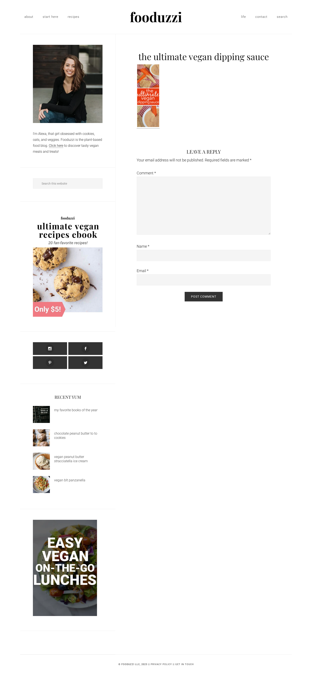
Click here (56, 146)
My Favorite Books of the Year (75, 410)
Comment (146, 173)
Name (143, 246)
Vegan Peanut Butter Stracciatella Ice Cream (71, 459)
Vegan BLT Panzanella (69, 480)
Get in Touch (184, 664)
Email (143, 270)
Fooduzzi (156, 16)
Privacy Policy (161, 664)
